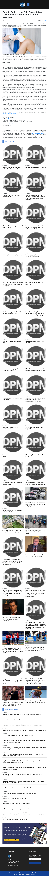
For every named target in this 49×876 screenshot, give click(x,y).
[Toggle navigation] (28, 4)
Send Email (7, 118)
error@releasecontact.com (38, 133)
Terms (15, 874)
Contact (33, 874)
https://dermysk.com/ (19, 64)
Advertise (28, 874)
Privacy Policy (21, 874)
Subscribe (35, 863)
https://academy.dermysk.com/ (9, 113)
